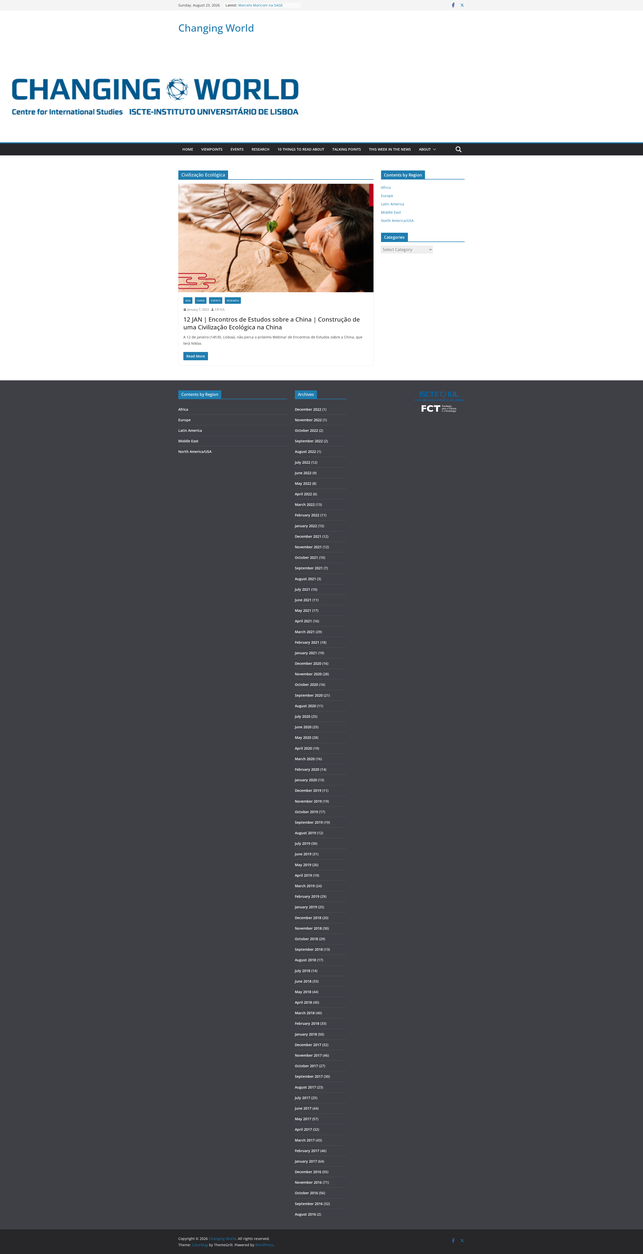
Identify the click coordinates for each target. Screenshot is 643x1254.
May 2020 (303, 737)
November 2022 (308, 419)
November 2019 (308, 801)
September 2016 (309, 1203)
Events (237, 149)
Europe (387, 195)
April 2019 (303, 875)
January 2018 (306, 1034)
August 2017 (305, 1087)
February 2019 (307, 896)
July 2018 (302, 970)
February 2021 (307, 642)
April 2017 (303, 1129)
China (200, 300)
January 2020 (306, 780)
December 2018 (308, 917)
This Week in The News (390, 149)
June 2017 (303, 1108)
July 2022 (302, 462)
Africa (386, 187)
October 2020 (306, 684)
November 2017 (308, 1055)
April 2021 (303, 621)
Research (261, 149)
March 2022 (305, 504)
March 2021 (305, 631)
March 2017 (305, 1140)
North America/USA (397, 220)
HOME (187, 149)
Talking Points (346, 149)
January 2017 (306, 1161)
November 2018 (308, 928)
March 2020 (305, 758)
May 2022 (303, 483)
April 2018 (303, 1002)
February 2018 (307, 1023)
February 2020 (307, 769)
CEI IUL (220, 309)
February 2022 (307, 515)
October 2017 (306, 1065)
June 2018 (303, 981)
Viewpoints (212, 149)
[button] (433, 149)
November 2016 (308, 1182)
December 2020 (308, 663)
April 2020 (303, 748)
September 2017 (309, 1076)
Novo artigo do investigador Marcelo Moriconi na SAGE (261, 8)
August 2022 (305, 451)
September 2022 (309, 441)
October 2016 (306, 1192)
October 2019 (306, 811)
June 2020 (303, 727)
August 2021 (305, 578)
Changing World (216, 28)
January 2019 (306, 907)
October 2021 (306, 557)
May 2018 (303, 991)
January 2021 (306, 652)
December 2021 (308, 536)
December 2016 (308, 1171)
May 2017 (303, 1118)
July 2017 (302, 1097)
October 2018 (306, 938)
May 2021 (303, 610)
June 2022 (303, 472)
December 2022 (308, 409)
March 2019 (305, 885)
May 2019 (303, 864)
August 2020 (305, 705)
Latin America (392, 204)
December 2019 (308, 790)
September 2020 (309, 695)
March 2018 (305, 1012)
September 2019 (309, 822)
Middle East (391, 212)
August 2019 (305, 832)
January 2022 (306, 525)
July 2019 (302, 843)
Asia (187, 300)
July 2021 (302, 589)
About (425, 149)
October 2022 (306, 430)
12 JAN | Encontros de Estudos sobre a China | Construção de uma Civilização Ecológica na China (271, 323)
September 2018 (309, 949)
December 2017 (308, 1044)
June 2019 (303, 854)
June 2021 (303, 600)
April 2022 (303, 494)
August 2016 (305, 1214)
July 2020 (302, 716)
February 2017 (307, 1150)
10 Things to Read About (301, 149)
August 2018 (305, 960)
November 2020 (308, 674)
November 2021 (308, 547)
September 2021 (309, 568)
